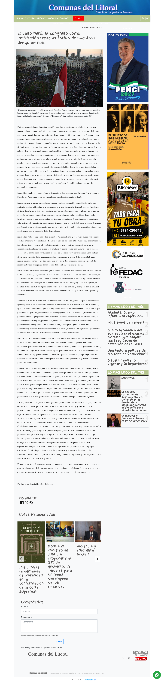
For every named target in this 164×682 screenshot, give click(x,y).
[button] (143, 18)
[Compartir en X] (26, 503)
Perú (82, 24)
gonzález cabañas (102, 24)
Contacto (65, 18)
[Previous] (21, 559)
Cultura (30, 18)
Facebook (127, 28)
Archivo (41, 18)
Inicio (20, 18)
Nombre (24, 607)
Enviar (59, 641)
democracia (58, 24)
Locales (53, 18)
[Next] (97, 559)
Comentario (26, 617)
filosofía (72, 24)
